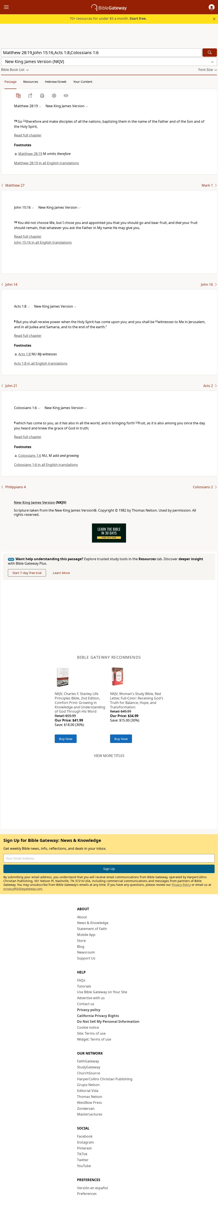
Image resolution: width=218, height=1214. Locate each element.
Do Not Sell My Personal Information (108, 1021)
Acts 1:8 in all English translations (40, 363)
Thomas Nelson (89, 1096)
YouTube (84, 1165)
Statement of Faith (92, 928)
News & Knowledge (92, 922)
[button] (212, 7)
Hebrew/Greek (55, 81)
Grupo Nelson (88, 1084)
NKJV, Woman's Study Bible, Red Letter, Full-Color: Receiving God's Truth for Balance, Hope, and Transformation (136, 700)
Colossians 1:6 (29, 455)
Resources (30, 81)
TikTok (82, 1154)
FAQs (81, 980)
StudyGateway (88, 1067)
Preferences (87, 1193)
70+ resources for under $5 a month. (108, 18)
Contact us (85, 1004)
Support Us (86, 958)
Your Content (82, 81)
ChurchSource (88, 1073)
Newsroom (86, 952)
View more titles (109, 755)
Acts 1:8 (24, 354)
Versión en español (92, 1188)
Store (81, 940)
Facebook (85, 1136)
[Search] (209, 52)
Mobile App (86, 934)
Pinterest (84, 1148)
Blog (80, 946)
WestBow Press (89, 1102)
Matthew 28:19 (30, 153)
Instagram (85, 1142)
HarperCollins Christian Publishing (104, 1079)
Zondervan (86, 1108)
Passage (10, 81)
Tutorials (84, 986)
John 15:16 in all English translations (43, 242)
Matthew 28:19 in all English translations (46, 163)
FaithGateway (88, 1061)
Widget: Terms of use (94, 1039)
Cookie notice (88, 1027)
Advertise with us (91, 998)
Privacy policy (88, 1009)
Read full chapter (28, 135)
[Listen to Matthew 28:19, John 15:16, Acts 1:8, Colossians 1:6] (66, 95)
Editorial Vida (87, 1090)
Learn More (61, 573)
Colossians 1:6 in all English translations (46, 464)
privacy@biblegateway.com (22, 889)
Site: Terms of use (91, 1033)
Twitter (83, 1160)
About (82, 917)
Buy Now (65, 739)
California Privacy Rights (98, 1015)
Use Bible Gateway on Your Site (102, 992)
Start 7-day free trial (27, 573)
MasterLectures (89, 1114)
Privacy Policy (181, 885)
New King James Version (34, 502)
